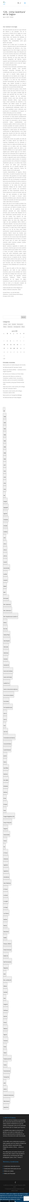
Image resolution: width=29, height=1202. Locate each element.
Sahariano (10, 326)
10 (4, 344)
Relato (11, 17)
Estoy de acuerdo (5, 1201)
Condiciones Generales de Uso (12, 1166)
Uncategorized (17, 326)
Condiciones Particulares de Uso (12, 1168)
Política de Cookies (9, 1171)
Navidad (14, 324)
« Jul (4, 358)
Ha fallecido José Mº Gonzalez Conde (12, 367)
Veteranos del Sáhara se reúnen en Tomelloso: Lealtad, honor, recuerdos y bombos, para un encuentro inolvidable (13, 378)
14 (17, 344)
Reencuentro (20, 324)
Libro (9, 324)
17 (4, 348)
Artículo (5, 324)
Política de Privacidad (9, 1173)
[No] (15, 1201)
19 (10, 348)
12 (10, 344)
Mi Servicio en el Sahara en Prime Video (13, 374)
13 (14, 344)
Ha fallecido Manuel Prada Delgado (12, 397)
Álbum (23, 326)
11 (7, 344)
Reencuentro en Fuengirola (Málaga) (12, 395)
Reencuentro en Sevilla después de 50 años (14, 365)
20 (14, 348)
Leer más (12, 1201)
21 (17, 348)
